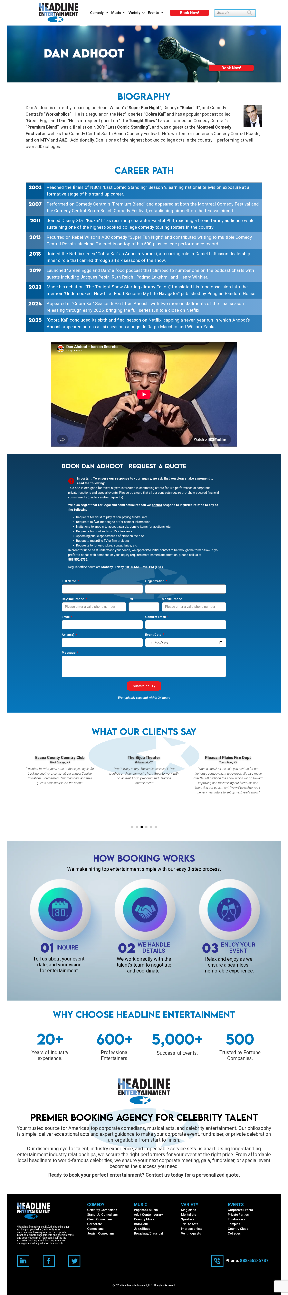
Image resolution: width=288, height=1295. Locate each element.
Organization (155, 581)
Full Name (69, 581)
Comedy (97, 13)
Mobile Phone (172, 599)
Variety (134, 13)
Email (66, 617)
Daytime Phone (73, 599)
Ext (131, 599)
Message (69, 652)
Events (153, 13)
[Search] (251, 13)
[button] (132, 827)
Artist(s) (68, 635)
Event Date (153, 635)
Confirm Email (156, 617)
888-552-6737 (254, 1260)
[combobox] (230, 13)
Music (116, 13)
